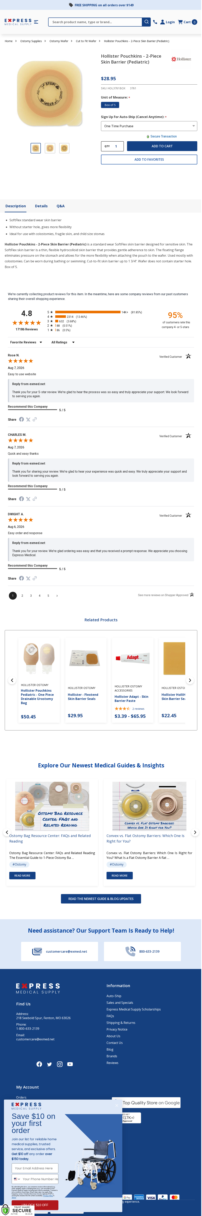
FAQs (110, 1016)
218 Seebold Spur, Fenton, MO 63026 (43, 1018)
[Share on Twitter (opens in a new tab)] (28, 419)
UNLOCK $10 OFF (35, 1205)
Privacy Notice (117, 1029)
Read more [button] (22, 875)
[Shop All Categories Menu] (36, 22)
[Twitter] (49, 1064)
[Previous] (12, 680)
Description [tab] (15, 206)
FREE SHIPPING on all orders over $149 (104, 5)
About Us (113, 1036)
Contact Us (115, 1043)
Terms (14, 1197)
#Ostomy (19, 864)
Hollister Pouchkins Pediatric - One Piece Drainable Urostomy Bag (37, 696)
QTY (107, 146)
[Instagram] (60, 1064)
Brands (112, 1056)
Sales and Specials (120, 1002)
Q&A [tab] (61, 206)
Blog (110, 1049)
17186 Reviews (30, 329)
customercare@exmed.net (35, 1039)
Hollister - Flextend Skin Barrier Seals (83, 696)
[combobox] (16, 1179)
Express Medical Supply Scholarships (134, 1009)
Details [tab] (41, 206)
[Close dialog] (117, 1105)
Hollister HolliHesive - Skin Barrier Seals (179, 696)
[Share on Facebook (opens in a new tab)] (21, 420)
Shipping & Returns (121, 1023)
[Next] (190, 680)
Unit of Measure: (115, 97)
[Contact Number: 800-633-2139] (155, 22)
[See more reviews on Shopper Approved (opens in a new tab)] (35, 419)
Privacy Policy (48, 1196)
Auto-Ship (114, 996)
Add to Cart (162, 146)
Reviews (112, 1063)
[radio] (101, 312)
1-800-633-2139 (27, 1029)
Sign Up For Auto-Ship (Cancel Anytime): (134, 117)
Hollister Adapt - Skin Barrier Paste (131, 698)
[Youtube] (70, 1064)
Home (9, 41)
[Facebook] (39, 1064)
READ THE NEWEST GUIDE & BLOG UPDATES (101, 899)
